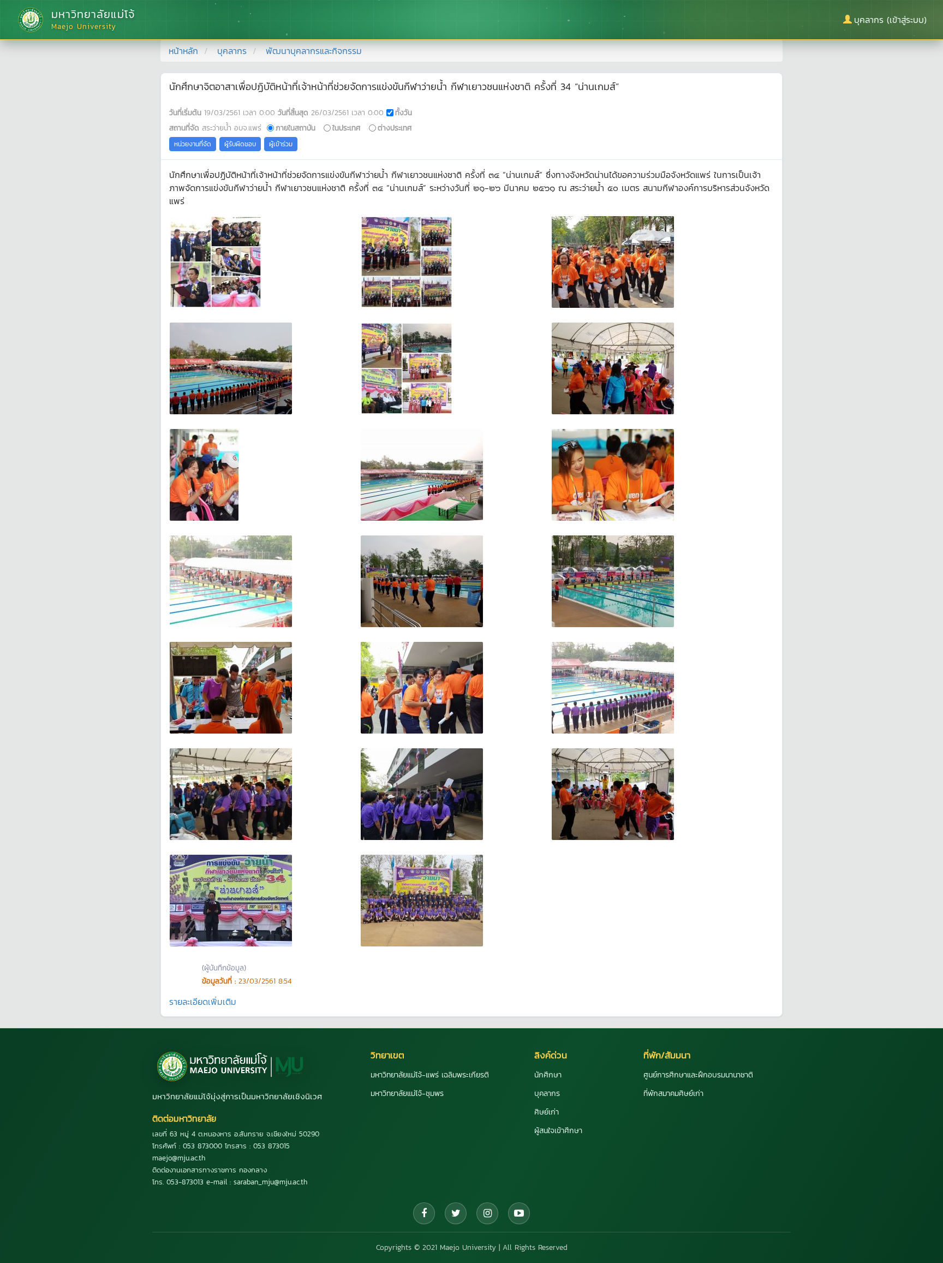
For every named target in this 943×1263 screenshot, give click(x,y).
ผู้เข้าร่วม (281, 144)
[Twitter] (456, 1213)
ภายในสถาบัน (295, 127)
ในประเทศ (346, 127)
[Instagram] (487, 1213)
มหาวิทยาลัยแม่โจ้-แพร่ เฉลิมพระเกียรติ (430, 1075)
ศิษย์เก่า (546, 1112)
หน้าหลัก (183, 50)
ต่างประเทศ (395, 127)
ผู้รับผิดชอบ (240, 144)
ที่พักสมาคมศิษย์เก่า (673, 1093)
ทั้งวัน (403, 112)
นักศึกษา (548, 1075)
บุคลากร (232, 50)
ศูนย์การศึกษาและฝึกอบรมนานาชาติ (698, 1075)
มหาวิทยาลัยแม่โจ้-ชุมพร (407, 1093)
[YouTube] (519, 1213)
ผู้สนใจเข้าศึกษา (558, 1130)
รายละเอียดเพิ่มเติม (202, 1001)
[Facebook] (424, 1213)
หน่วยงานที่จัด (192, 144)
